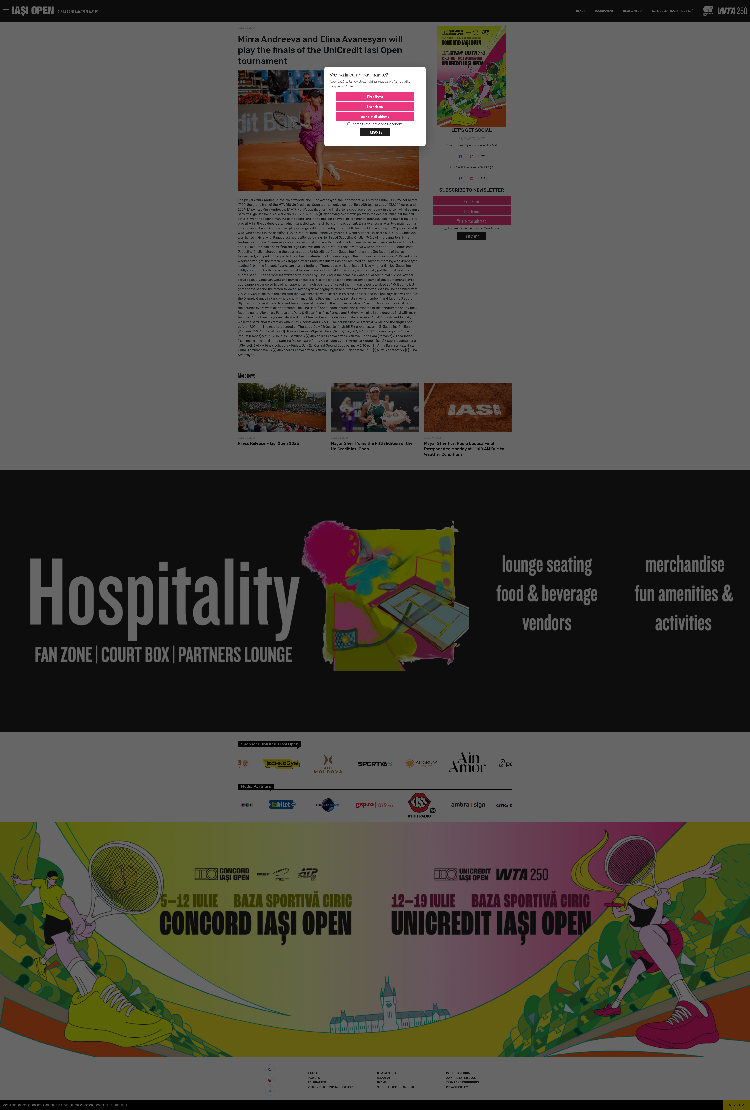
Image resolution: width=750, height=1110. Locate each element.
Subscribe (375, 131)
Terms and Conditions (387, 124)
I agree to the (377, 124)
